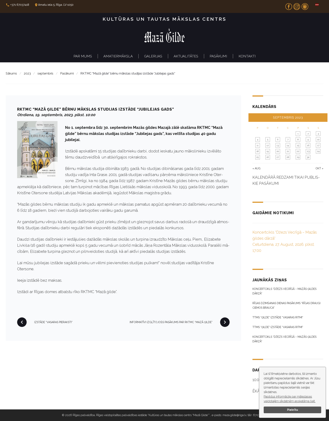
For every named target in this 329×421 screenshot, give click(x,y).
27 (277, 157)
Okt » (319, 168)
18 (257, 151)
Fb (288, 5)
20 (277, 151)
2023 (27, 73)
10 (318, 139)
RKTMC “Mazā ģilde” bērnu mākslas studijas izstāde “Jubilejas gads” (95, 109)
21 (288, 151)
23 (308, 151)
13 (278, 145)
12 (268, 145)
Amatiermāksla (118, 56)
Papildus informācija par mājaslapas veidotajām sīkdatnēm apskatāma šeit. (289, 399)
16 (308, 145)
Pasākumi (218, 56)
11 (258, 145)
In (297, 5)
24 (318, 151)
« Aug (256, 168)
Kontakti (247, 56)
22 (298, 151)
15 (298, 145)
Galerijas (153, 56)
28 (288, 157)
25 (257, 157)
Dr (304, 5)
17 (318, 145)
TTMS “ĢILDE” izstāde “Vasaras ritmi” (277, 317)
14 (288, 145)
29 (298, 157)
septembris (45, 73)
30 (308, 157)
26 (267, 157)
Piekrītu (292, 409)
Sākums (11, 73)
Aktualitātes (186, 56)
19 (268, 151)
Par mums (82, 56)
